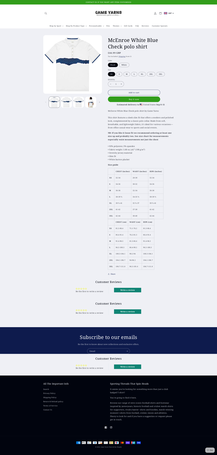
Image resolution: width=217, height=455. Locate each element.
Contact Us (47, 410)
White (124, 65)
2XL (151, 74)
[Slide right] (99, 102)
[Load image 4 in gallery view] (78, 102)
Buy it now (134, 99)
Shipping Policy (50, 397)
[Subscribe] (127, 351)
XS (111, 74)
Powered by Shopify (115, 447)
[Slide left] (45, 102)
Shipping (122, 56)
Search (46, 389)
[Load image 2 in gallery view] (66, 102)
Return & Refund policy (53, 401)
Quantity (111, 79)
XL (142, 74)
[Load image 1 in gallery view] (54, 102)
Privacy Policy (49, 393)
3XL (160, 74)
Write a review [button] (127, 290)
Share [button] (113, 274)
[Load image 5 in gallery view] (90, 102)
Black (112, 65)
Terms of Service (50, 405)
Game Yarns (104, 447)
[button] (45, 13)
